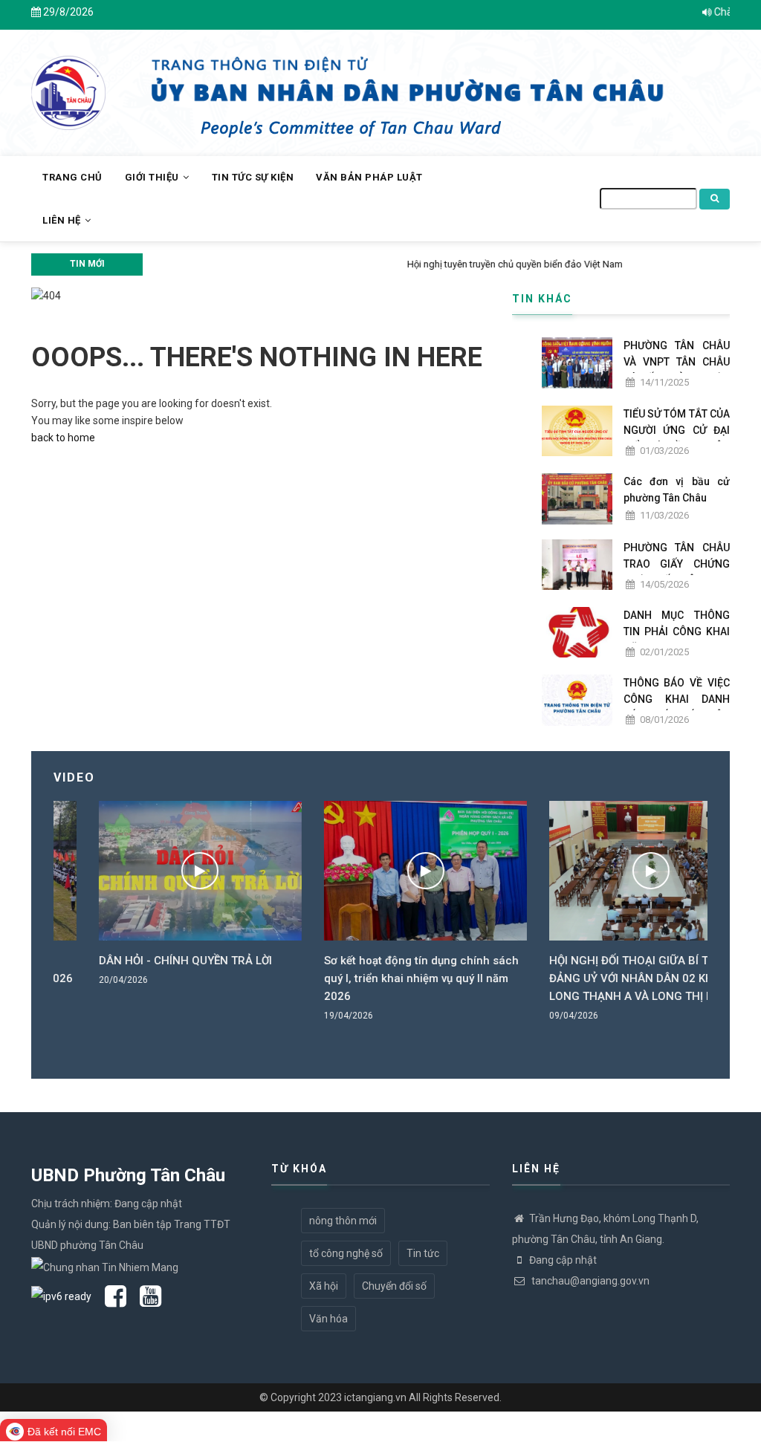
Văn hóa (328, 1319)
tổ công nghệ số (346, 1253)
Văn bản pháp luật (369, 177)
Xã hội (323, 1286)
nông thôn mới (343, 1221)
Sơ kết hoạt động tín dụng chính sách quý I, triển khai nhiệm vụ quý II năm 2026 (376, 978)
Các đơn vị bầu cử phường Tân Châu (677, 489)
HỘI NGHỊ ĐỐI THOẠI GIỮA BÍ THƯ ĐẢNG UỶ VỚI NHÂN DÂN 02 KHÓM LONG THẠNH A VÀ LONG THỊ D (596, 978)
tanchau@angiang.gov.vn (589, 1281)
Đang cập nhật (563, 1260)
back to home (63, 438)
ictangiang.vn (375, 1397)
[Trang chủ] (68, 84)
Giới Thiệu (153, 177)
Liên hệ (62, 220)
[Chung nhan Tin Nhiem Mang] (104, 1266)
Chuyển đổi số (394, 1286)
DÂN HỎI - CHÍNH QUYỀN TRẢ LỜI (140, 960)
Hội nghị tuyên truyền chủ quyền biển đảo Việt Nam (258, 264)
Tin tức (423, 1253)
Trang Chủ (72, 177)
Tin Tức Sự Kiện (253, 177)
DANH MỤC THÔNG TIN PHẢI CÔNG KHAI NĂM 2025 (677, 631)
